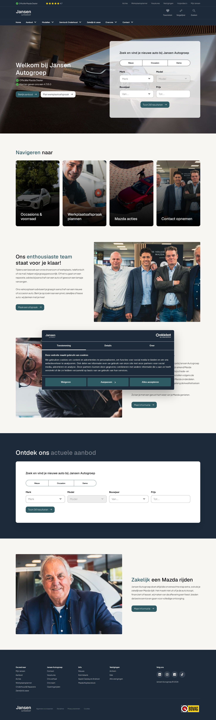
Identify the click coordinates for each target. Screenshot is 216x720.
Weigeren (66, 382)
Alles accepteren (150, 382)
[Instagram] (167, 674)
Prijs (158, 87)
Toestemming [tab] (64, 345)
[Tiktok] (182, 674)
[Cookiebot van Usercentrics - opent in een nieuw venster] (158, 336)
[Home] (23, 13)
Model (159, 71)
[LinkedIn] (159, 674)
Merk (122, 71)
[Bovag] (190, 708)
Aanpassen (106, 382)
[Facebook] (174, 674)
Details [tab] (108, 345)
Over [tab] (152, 345)
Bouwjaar (125, 87)
